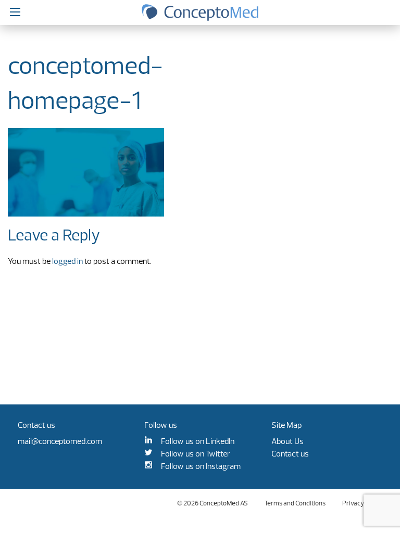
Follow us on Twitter (195, 454)
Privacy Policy (362, 503)
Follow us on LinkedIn (197, 442)
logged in (67, 262)
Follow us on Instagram (201, 467)
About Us (287, 442)
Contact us (290, 454)
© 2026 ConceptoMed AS (212, 503)
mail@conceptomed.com (60, 442)
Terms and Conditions (295, 503)
